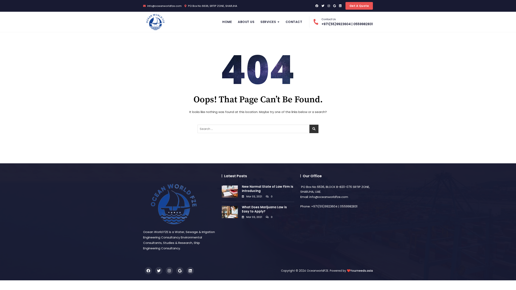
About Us (246, 22)
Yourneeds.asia (361, 271)
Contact (294, 22)
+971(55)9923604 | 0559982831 (347, 21)
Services (268, 22)
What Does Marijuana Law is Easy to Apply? (264, 209)
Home (227, 22)
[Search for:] (258, 129)
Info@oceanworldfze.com (164, 6)
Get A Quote (359, 6)
